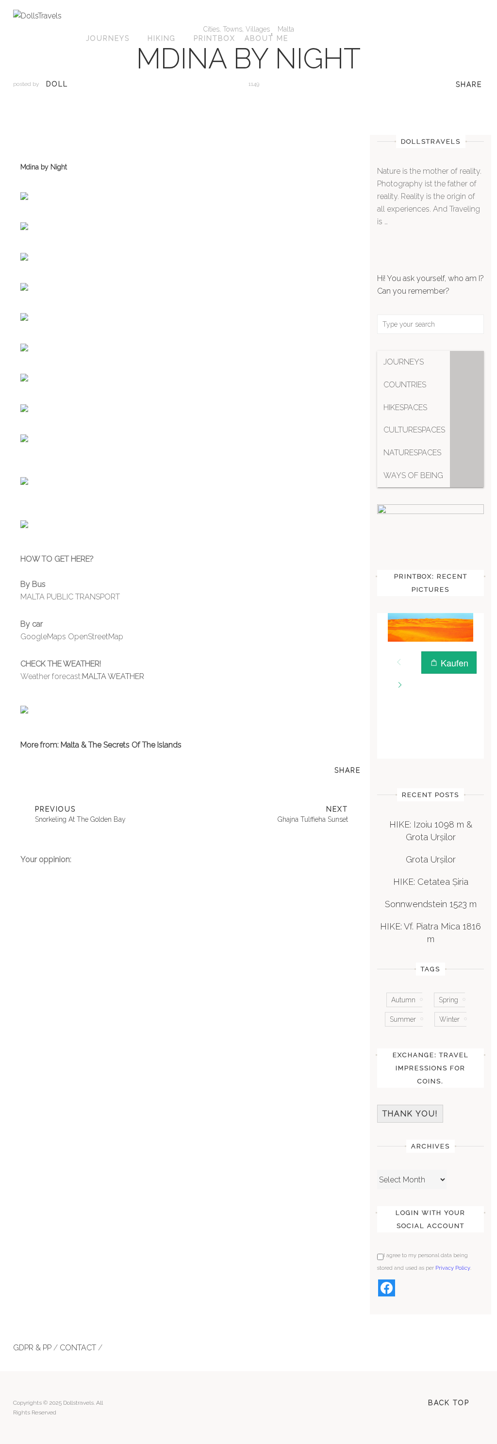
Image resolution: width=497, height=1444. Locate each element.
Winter (449, 1019)
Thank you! (410, 1113)
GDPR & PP (32, 1347)
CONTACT (78, 1347)
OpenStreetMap (95, 636)
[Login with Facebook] (386, 1287)
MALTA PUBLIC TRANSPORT (70, 596)
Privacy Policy (452, 1268)
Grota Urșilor (431, 859)
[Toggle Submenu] (467, 362)
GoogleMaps (43, 636)
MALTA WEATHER (113, 676)
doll (57, 84)
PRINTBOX (214, 38)
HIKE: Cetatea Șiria (430, 882)
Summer (403, 1019)
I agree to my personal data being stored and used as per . (424, 1261)
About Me (266, 38)
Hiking (162, 38)
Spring (448, 1000)
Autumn (403, 1000)
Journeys (108, 38)
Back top (448, 1403)
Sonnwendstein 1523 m (431, 904)
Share (469, 84)
